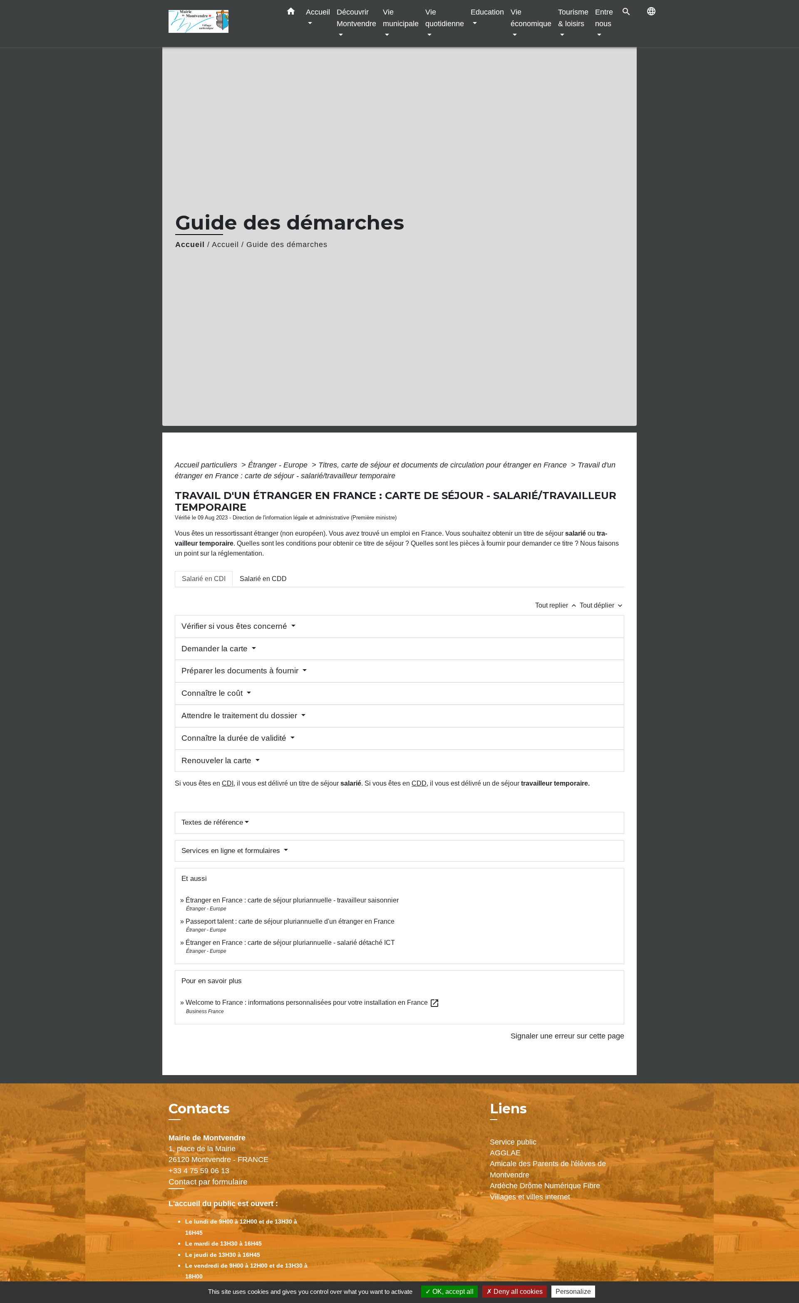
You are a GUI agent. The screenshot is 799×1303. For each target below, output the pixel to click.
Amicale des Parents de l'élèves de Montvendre (548, 1169)
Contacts (199, 1109)
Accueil (190, 244)
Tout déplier (602, 605)
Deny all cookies (517, 1291)
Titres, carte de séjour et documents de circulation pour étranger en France (443, 465)
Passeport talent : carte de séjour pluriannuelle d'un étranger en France (290, 921)
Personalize (573, 1291)
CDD (419, 783)
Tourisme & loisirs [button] (573, 17)
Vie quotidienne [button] (444, 17)
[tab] (204, 579)
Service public (513, 1142)
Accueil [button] (318, 11)
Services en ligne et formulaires (231, 851)
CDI (227, 783)
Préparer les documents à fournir (240, 670)
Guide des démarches (287, 244)
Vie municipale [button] (401, 17)
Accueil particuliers (207, 465)
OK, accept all (452, 1291)
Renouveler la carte (217, 760)
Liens (508, 1108)
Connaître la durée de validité (234, 738)
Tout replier (556, 605)
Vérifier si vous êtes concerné (235, 626)
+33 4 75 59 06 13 (199, 1171)
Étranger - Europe (279, 465)
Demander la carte (215, 648)
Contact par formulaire (208, 1181)
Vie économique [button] (531, 17)
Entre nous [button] (604, 17)
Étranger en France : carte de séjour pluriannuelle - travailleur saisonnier (292, 900)
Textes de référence (212, 822)
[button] (291, 13)
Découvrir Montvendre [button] (356, 17)
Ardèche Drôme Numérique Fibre (545, 1186)
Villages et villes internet (530, 1197)
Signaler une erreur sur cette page (567, 1036)
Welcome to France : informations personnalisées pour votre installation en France (312, 1002)
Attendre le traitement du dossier (240, 715)
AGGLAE (505, 1153)
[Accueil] (221, 23)
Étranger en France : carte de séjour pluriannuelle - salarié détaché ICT (290, 942)
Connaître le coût (213, 693)
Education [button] (487, 11)
